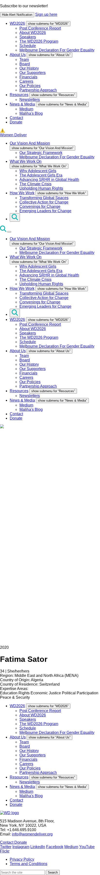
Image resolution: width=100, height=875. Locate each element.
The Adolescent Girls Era (40, 175)
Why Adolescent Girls (37, 171)
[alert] (50, 10)
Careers (26, 81)
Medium (26, 109)
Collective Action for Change (43, 202)
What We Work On (26, 161)
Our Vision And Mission (30, 143)
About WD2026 (32, 33)
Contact (16, 118)
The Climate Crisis (35, 184)
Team (24, 59)
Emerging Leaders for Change (45, 211)
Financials (28, 77)
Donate (16, 122)
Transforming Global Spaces (43, 198)
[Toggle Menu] (9, 232)
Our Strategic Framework (40, 153)
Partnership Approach (38, 90)
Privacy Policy (22, 859)
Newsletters (29, 99)
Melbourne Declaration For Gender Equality (56, 50)
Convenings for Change (39, 206)
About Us (18, 55)
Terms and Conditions (28, 864)
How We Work (22, 193)
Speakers (27, 37)
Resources (19, 95)
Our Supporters (32, 73)
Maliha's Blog (31, 113)
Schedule (27, 46)
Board (24, 64)
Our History (29, 68)
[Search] (15, 217)
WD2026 (17, 23)
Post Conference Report (40, 28)
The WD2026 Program (38, 41)
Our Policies (30, 86)
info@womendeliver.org (32, 834)
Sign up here (46, 14)
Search (53, 872)
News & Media (22, 104)
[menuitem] (55, 36)
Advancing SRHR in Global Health (49, 180)
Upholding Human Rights (41, 188)
